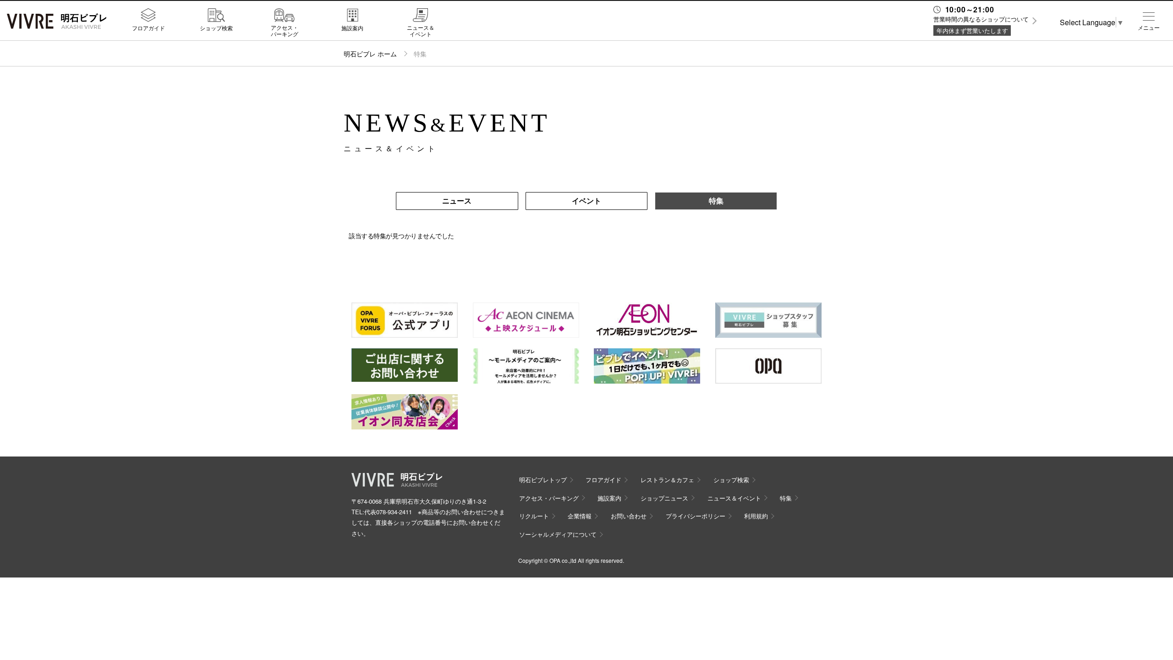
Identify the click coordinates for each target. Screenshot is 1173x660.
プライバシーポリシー (695, 516)
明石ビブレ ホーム (370, 53)
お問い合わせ (629, 516)
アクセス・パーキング (284, 30)
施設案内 (352, 27)
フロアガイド (148, 27)
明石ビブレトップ (543, 479)
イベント (586, 200)
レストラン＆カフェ (667, 479)
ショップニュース (664, 498)
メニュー (1149, 27)
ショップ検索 (216, 27)
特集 (716, 200)
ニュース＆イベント (420, 30)
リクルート (534, 516)
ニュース (456, 200)
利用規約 (756, 516)
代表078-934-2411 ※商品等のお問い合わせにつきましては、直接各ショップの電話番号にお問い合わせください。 (428, 522)
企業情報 (580, 516)
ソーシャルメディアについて (558, 534)
